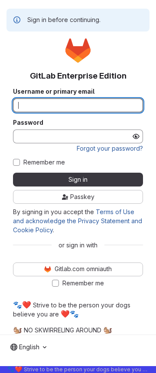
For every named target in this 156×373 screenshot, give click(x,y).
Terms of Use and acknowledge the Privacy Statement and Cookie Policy (77, 221)
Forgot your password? (110, 148)
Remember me (44, 162)
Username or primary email (53, 91)
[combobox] (28, 347)
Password (28, 122)
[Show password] (136, 136)
